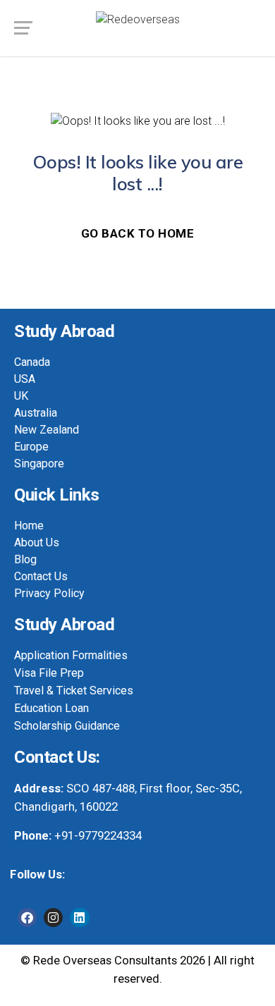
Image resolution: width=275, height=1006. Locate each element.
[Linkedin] (79, 917)
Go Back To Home (138, 233)
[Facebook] (27, 917)
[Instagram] (53, 917)
